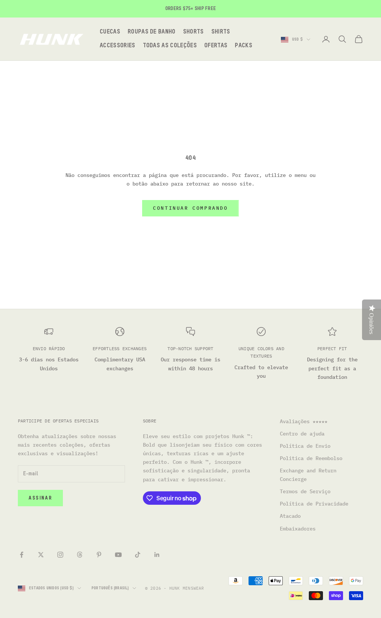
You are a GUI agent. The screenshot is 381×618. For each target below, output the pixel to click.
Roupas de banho (152, 32)
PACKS (243, 46)
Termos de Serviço (305, 491)
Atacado (290, 516)
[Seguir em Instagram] (60, 554)
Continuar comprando (190, 208)
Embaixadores (298, 528)
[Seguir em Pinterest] (99, 554)
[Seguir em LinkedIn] (157, 554)
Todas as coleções (170, 46)
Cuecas (110, 32)
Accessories (117, 46)
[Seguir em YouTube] (118, 554)
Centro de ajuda (302, 433)
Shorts (193, 32)
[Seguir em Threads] (79, 554)
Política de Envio (305, 446)
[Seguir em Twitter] (41, 554)
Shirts (220, 32)
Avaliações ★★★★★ (303, 421)
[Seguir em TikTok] (137, 554)
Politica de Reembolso (311, 458)
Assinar (40, 498)
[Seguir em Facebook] (21, 554)
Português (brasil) (110, 588)
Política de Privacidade (314, 503)
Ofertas (215, 46)
